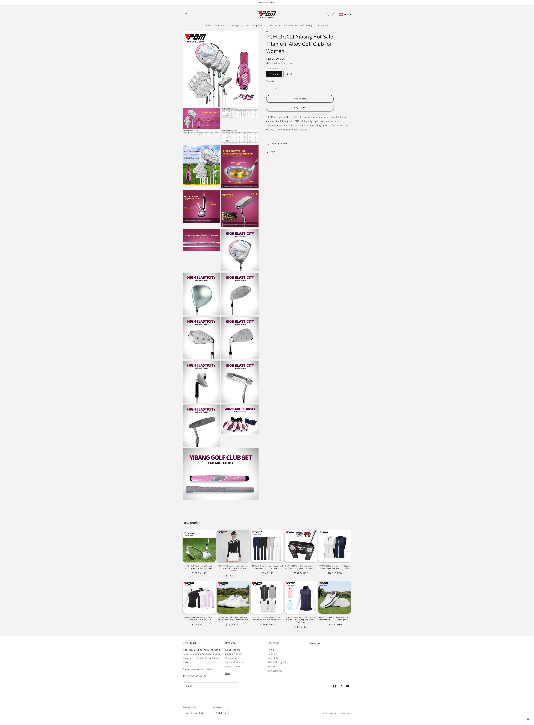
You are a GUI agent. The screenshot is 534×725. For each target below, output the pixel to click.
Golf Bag (272, 653)
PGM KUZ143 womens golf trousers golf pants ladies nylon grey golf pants (267, 567)
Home (271, 649)
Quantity (270, 81)
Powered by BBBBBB (344, 713)
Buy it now (300, 107)
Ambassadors (232, 649)
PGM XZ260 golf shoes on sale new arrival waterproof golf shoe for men (233, 618)
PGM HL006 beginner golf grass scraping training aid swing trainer (199, 567)
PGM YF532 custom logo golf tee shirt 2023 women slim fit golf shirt (199, 618)
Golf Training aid (277, 662)
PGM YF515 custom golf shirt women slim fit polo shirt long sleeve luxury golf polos (301, 619)
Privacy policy (233, 658)
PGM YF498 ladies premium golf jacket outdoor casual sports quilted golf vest (334, 567)
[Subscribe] (234, 686)
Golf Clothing (275, 670)
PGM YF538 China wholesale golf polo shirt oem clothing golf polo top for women (233, 568)
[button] (186, 14)
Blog (227, 673)
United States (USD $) (195, 713)
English (219, 713)
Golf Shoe (273, 666)
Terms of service (234, 662)
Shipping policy (234, 653)
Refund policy (233, 666)
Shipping (270, 63)
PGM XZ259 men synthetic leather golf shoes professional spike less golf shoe (334, 618)
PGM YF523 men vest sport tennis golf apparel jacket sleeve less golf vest (267, 618)
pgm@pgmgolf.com (203, 669)
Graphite (274, 74)
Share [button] (272, 151)
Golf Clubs (273, 658)
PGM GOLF (332, 713)
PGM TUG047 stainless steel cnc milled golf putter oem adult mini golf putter (300, 567)
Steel (289, 74)
